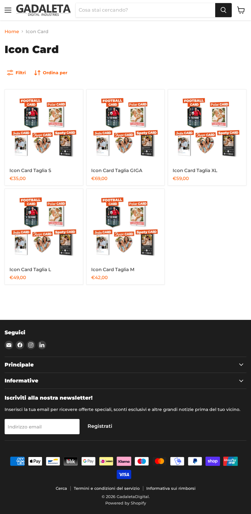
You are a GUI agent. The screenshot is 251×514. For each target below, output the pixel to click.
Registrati (100, 426)
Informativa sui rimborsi (171, 488)
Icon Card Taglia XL (195, 170)
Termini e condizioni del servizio (107, 488)
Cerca (61, 488)
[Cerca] (223, 10)
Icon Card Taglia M (112, 269)
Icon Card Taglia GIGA (116, 170)
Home (12, 31)
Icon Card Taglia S (30, 170)
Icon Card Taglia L (30, 269)
